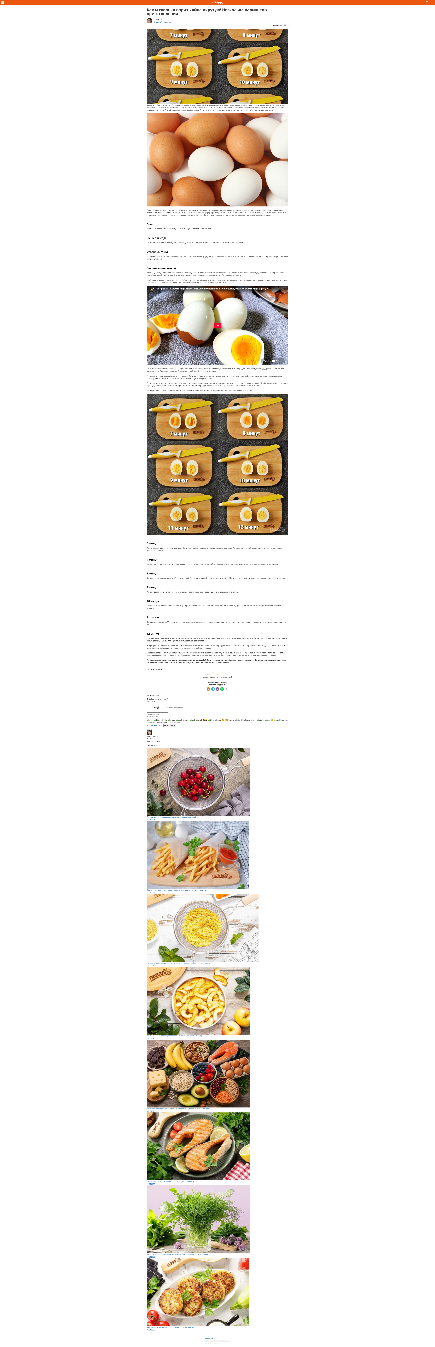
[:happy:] (272, 720)
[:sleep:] (218, 720)
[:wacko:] (261, 720)
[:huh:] (276, 720)
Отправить (170, 725)
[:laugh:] (206, 720)
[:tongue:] (226, 720)
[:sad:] (267, 720)
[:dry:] (164, 720)
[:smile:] (223, 720)
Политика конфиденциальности (217, 1343)
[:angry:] (230, 720)
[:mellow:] (283, 720)
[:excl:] (253, 720)
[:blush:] (186, 720)
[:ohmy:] (150, 720)
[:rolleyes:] (245, 720)
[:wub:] (193, 720)
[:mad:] (199, 720)
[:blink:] (211, 720)
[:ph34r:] (204, 720)
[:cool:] (179, 720)
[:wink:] (238, 720)
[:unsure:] (172, 720)
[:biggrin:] (158, 720)
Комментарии (277, 25)
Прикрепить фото (155, 725)
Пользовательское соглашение (217, 1341)
